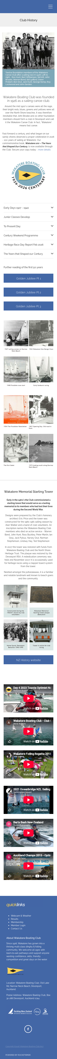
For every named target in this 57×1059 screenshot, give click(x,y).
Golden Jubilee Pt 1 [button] (28, 278)
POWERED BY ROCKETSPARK (18, 1054)
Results (14, 918)
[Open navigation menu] (50, 6)
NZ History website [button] (28, 660)
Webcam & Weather (21, 915)
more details (44, 149)
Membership (17, 921)
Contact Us (16, 928)
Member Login (18, 925)
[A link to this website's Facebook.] (28, 1029)
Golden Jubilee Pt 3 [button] (28, 306)
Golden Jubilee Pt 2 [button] (28, 292)
